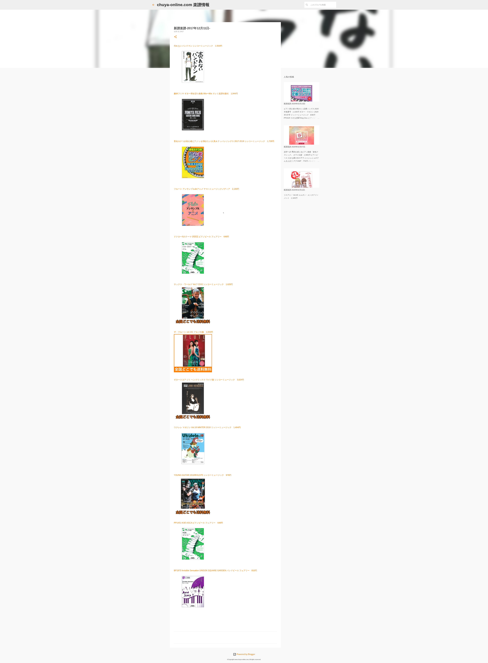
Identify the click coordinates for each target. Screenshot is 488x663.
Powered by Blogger (245, 654)
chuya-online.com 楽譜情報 (183, 4)
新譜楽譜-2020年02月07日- (295, 147)
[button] (175, 37)
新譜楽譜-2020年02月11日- (294, 190)
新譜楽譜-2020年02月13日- (295, 104)
